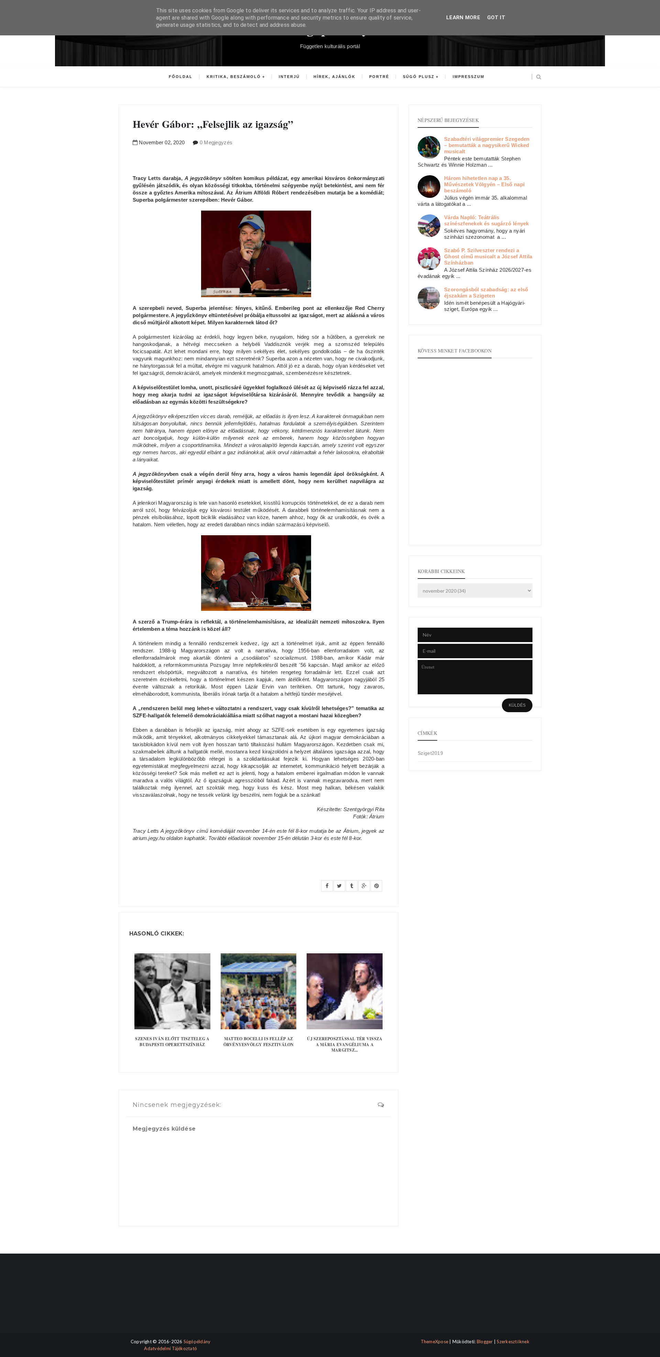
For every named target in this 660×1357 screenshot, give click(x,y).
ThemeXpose (435, 1341)
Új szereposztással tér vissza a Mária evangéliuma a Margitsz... (344, 1044)
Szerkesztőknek (513, 1341)
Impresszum (468, 77)
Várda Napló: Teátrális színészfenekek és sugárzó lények (486, 220)
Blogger (485, 1341)
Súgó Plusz (418, 77)
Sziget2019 (430, 753)
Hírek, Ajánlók (334, 77)
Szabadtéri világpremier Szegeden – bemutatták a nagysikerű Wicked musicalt (487, 145)
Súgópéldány (197, 1341)
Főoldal (180, 77)
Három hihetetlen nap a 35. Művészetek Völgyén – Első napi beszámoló (484, 184)
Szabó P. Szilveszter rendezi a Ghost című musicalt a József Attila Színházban (488, 256)
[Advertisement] (148, 1299)
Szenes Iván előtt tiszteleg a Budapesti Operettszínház (172, 1041)
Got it (496, 17)
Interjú (289, 77)
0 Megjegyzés (216, 142)
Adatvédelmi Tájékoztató (170, 1348)
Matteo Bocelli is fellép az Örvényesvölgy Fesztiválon (258, 1041)
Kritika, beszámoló (234, 77)
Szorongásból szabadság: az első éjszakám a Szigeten (486, 293)
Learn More (463, 17)
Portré (379, 77)
